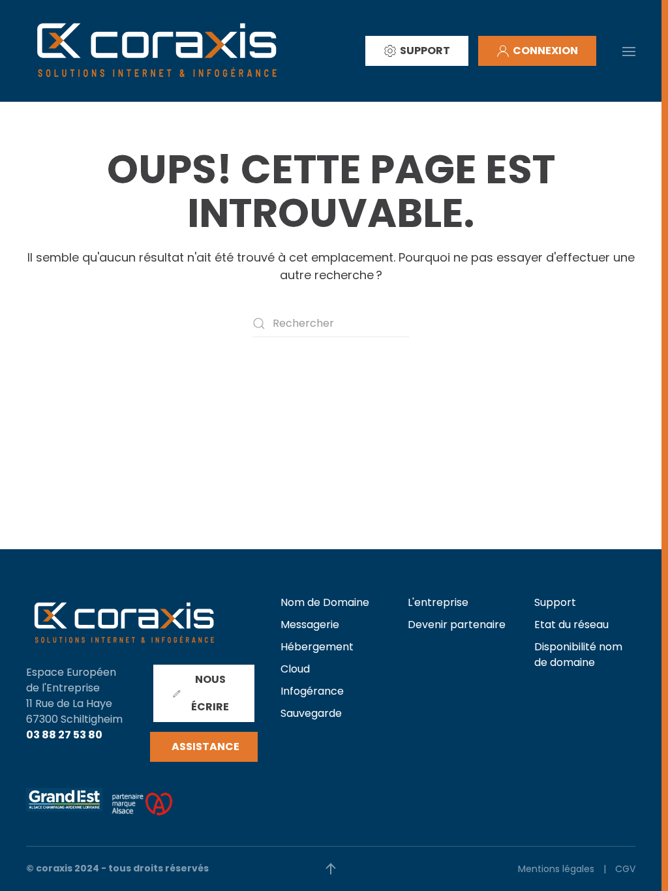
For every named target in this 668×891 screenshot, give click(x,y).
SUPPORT (425, 50)
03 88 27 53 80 (64, 734)
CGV (625, 868)
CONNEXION (545, 50)
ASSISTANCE (205, 746)
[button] (628, 50)
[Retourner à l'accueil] (156, 51)
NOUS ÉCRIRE (210, 693)
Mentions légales (556, 868)
